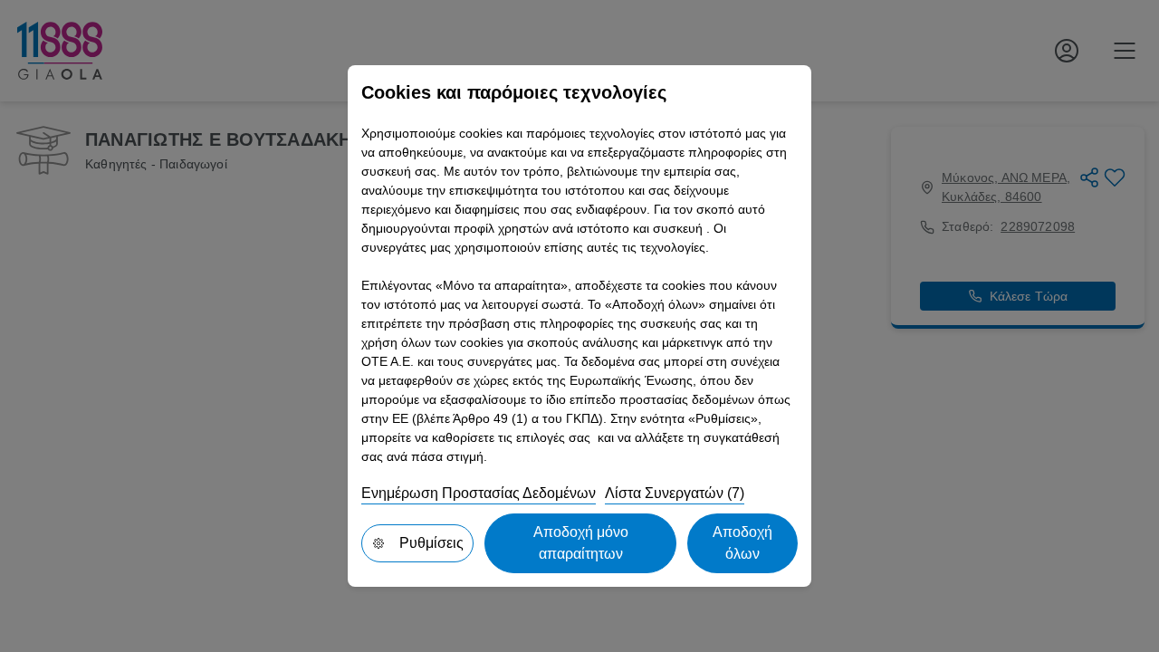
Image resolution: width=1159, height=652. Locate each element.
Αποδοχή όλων (742, 542)
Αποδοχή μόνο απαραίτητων (580, 542)
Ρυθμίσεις (431, 543)
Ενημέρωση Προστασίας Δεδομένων (478, 493)
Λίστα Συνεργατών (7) (674, 493)
